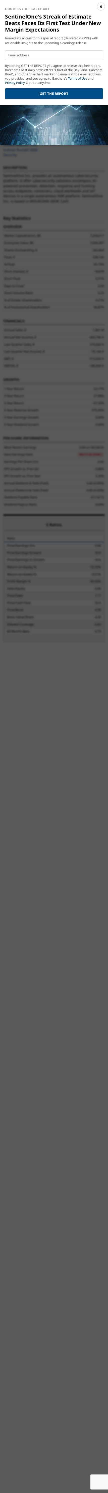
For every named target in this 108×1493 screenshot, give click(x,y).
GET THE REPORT (54, 93)
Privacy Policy (14, 83)
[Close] (101, 7)
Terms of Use (77, 78)
